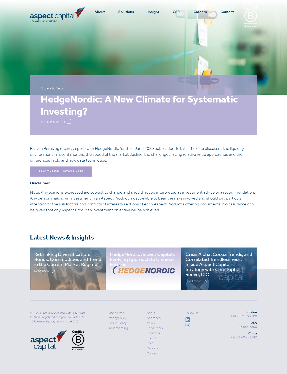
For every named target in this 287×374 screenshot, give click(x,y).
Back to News (54, 88)
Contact (227, 12)
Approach (154, 318)
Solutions (126, 12)
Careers (200, 12)
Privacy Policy (117, 318)
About (100, 12)
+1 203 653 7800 (244, 327)
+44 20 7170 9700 (243, 316)
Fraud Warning (118, 328)
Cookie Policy (117, 323)
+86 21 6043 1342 (243, 337)
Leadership (155, 328)
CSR (176, 12)
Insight (153, 12)
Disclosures (116, 313)
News (151, 323)
